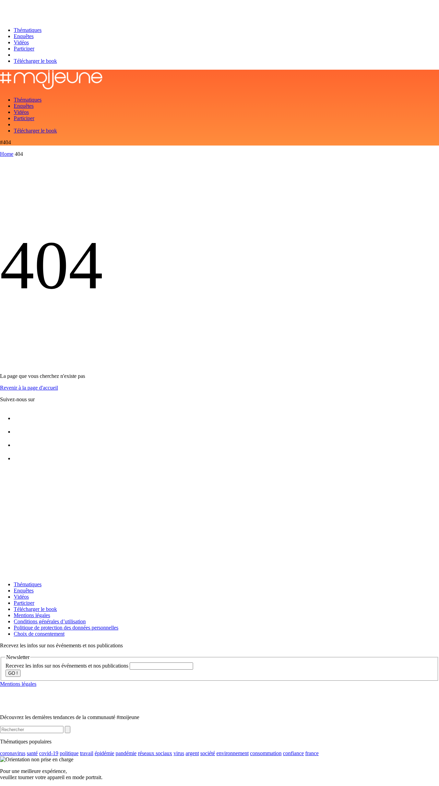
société (207, 753)
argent (192, 753)
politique (69, 753)
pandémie (126, 753)
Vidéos (21, 42)
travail (86, 753)
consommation (266, 753)
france (312, 753)
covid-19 (48, 753)
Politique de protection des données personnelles (66, 628)
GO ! (13, 673)
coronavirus (12, 753)
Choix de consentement (39, 634)
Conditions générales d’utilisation (50, 621)
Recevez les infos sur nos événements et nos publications (67, 666)
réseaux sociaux (155, 753)
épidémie (104, 753)
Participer (24, 48)
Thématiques (27, 30)
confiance (293, 753)
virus (179, 753)
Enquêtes (24, 36)
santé (32, 753)
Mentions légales (32, 615)
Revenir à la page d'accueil (29, 388)
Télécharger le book (35, 61)
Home (6, 154)
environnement (232, 753)
